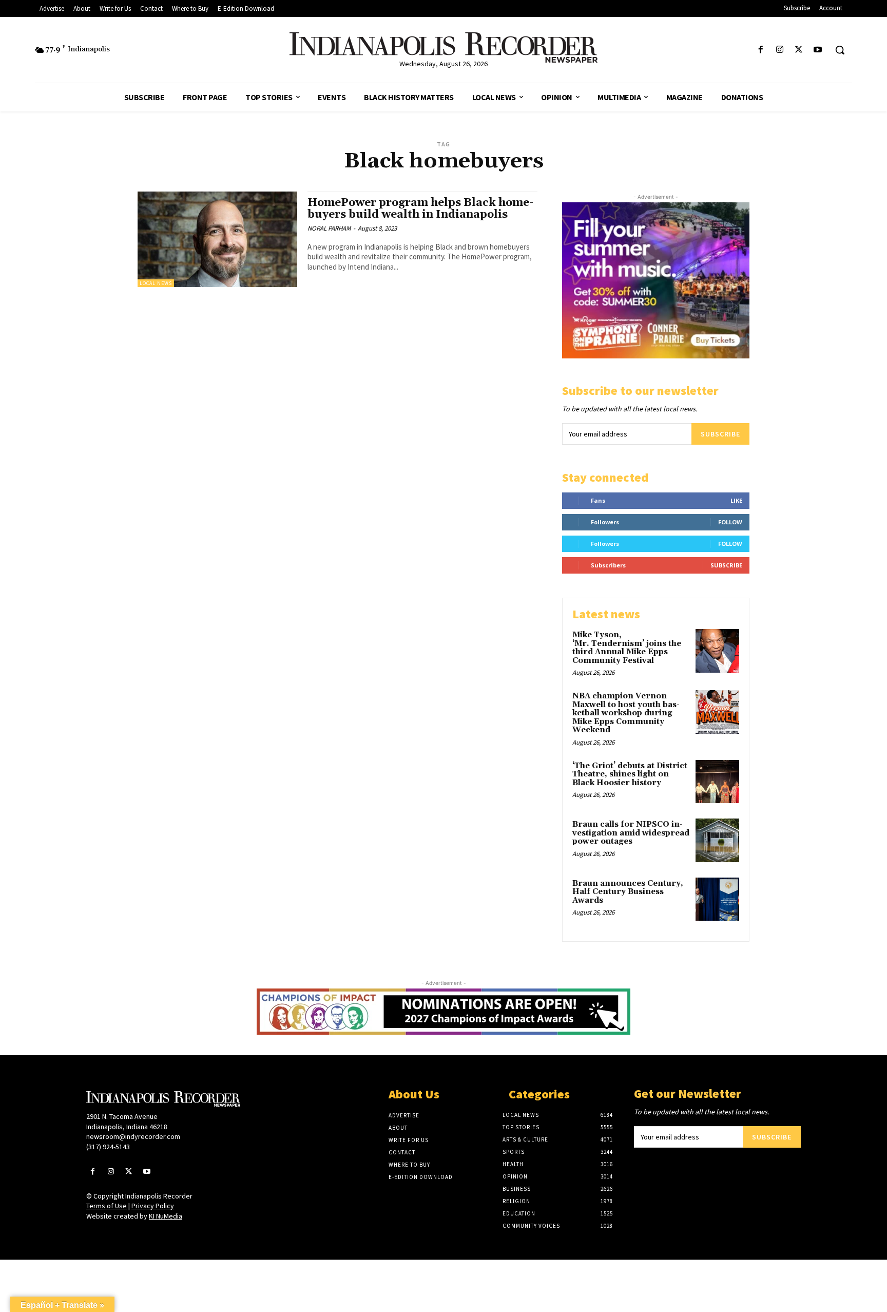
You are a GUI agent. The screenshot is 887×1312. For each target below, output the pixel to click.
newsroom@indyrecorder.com (133, 1136)
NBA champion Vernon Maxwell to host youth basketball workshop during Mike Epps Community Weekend (626, 713)
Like (736, 500)
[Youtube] (818, 50)
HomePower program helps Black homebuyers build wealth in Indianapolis (420, 208)
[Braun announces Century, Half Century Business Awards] (717, 899)
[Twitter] (799, 50)
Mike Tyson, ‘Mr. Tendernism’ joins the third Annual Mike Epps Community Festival (626, 647)
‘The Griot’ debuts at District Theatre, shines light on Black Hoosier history (629, 774)
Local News (156, 283)
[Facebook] (760, 50)
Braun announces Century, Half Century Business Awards (627, 892)
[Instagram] (779, 50)
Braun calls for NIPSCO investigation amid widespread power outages (630, 833)
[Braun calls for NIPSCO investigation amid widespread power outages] (717, 840)
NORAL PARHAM (329, 228)
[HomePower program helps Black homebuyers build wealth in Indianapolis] (217, 240)
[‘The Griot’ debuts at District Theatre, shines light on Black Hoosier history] (717, 782)
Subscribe (720, 434)
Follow (730, 522)
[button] (839, 49)
